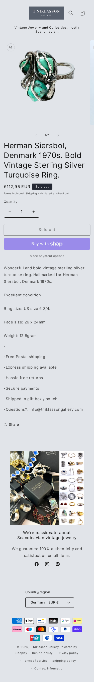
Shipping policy (64, 660)
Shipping (31, 193)
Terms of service (35, 660)
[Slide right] (58, 135)
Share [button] (14, 424)
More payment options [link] (47, 256)
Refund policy (42, 653)
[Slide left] (36, 135)
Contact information (49, 668)
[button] (10, 13)
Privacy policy (68, 653)
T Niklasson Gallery (44, 647)
